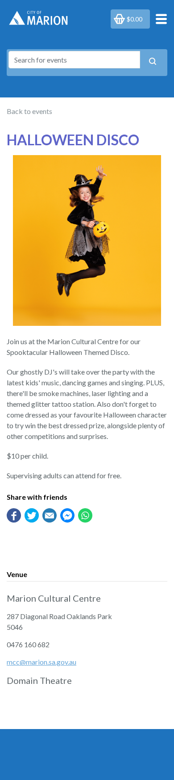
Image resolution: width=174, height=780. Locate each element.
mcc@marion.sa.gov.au (41, 662)
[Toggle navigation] (158, 18)
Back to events (29, 111)
